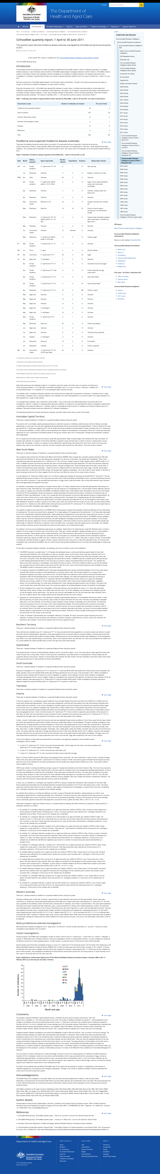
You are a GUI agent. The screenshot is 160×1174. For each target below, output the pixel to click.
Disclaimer (121, 299)
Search (130, 52)
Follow (104, 5)
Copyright (106, 1154)
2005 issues (124, 182)
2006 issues (124, 179)
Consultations (85, 1147)
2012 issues (124, 129)
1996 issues (124, 212)
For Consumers (64, 1149)
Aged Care (129, 27)
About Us (62, 1154)
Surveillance (121, 255)
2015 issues (124, 119)
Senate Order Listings (109, 1156)
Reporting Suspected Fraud (89, 1156)
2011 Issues (121, 296)
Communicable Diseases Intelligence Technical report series (131, 216)
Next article (121, 282)
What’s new (121, 249)
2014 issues (124, 123)
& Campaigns (99, 27)
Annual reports (124, 77)
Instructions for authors (127, 74)
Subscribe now (124, 60)
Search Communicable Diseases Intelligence (128, 228)
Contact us (121, 264)
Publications (121, 261)
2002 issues (124, 192)
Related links (122, 266)
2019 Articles (124, 106)
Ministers (25, 27)
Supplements (124, 80)
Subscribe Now (135, 240)
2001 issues (124, 195)
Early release (128, 69)
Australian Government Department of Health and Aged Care (31, 13)
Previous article (123, 279)
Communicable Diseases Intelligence (56, 31)
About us (69, 27)
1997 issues (124, 208)
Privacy (105, 1149)
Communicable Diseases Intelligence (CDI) (27, 34)
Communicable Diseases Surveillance (77, 31)
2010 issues (124, 166)
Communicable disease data (127, 258)
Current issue (122, 293)
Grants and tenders (87, 1149)
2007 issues (124, 176)
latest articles (128, 64)
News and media (81, 27)
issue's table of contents (79, 58)
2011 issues (44, 34)
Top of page (107, 142)
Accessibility (106, 1147)
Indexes (120, 290)
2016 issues (124, 116)
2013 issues (124, 126)
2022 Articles (124, 96)
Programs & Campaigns (67, 1158)
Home (17, 31)
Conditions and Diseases (38, 31)
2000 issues (124, 199)
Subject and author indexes (128, 83)
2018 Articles (124, 109)
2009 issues (124, 169)
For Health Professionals (67, 1152)
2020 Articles (124, 103)
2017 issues (124, 113)
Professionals (54, 27)
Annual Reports (86, 1154)
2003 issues (124, 189)
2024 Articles (124, 90)
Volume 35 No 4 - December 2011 (67, 34)
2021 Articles (124, 100)
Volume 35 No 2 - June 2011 (130, 145)
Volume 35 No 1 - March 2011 (130, 138)
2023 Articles (124, 93)
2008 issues (124, 172)
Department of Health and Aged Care (30, 1156)
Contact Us (106, 1145)
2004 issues (124, 185)
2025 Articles (124, 87)
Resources (114, 27)
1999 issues (124, 202)
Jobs (82, 1145)
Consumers (37, 27)
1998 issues (124, 205)
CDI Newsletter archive (127, 56)
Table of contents (123, 276)
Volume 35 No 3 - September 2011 (130, 153)
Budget (83, 1152)
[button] (153, 1172)
